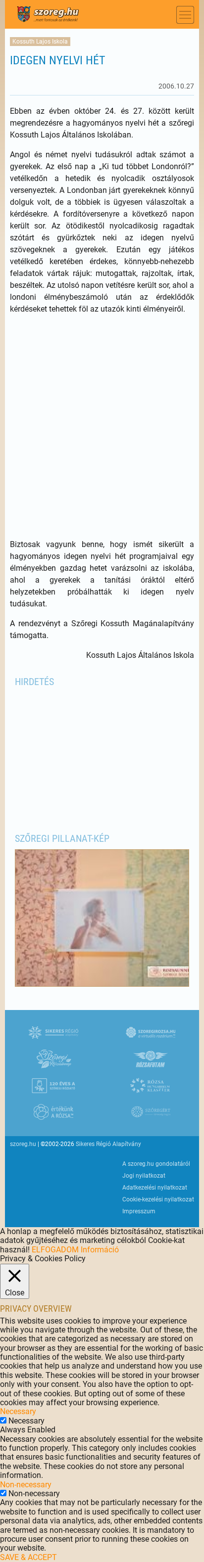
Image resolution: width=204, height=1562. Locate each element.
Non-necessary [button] (25, 1484)
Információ (100, 1249)
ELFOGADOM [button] (55, 1249)
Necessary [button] (18, 1411)
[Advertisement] (102, 427)
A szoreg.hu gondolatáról (156, 1163)
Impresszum (138, 1211)
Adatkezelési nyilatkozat (154, 1187)
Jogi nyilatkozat (143, 1175)
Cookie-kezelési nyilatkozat (158, 1199)
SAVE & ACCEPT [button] (28, 1557)
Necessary (26, 1420)
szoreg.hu (23, 1144)
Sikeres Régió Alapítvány (108, 1144)
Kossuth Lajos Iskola (40, 41)
